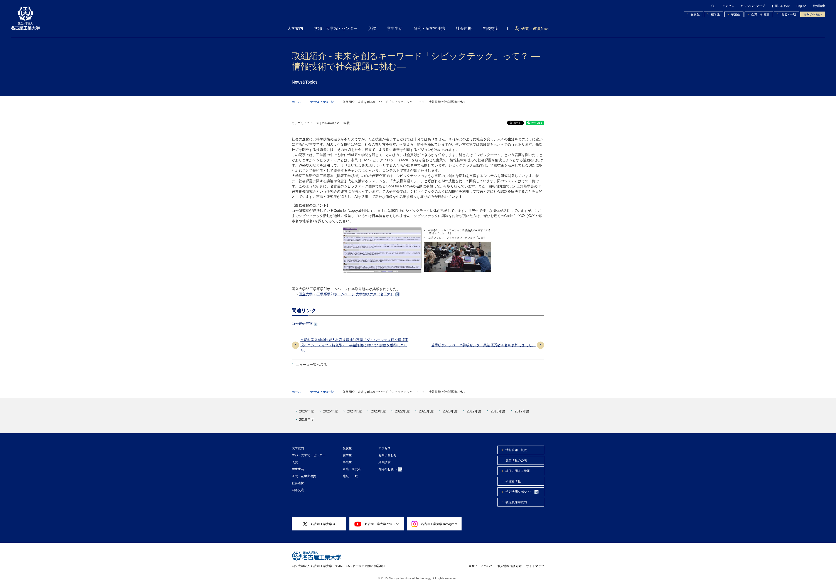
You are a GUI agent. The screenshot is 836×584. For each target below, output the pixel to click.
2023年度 (378, 411)
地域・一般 (788, 14)
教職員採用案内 (516, 502)
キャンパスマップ (753, 5)
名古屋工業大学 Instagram (439, 524)
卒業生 (735, 14)
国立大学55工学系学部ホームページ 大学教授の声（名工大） (346, 294)
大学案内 (295, 28)
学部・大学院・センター (335, 28)
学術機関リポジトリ (519, 491)
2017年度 (522, 411)
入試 (372, 28)
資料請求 (819, 5)
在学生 (715, 14)
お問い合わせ (781, 5)
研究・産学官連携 (429, 28)
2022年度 (402, 411)
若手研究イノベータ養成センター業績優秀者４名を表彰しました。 (483, 345)
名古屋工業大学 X (323, 524)
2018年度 (498, 411)
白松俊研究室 (302, 323)
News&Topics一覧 (322, 102)
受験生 (695, 14)
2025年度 (330, 411)
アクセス (728, 5)
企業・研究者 (760, 14)
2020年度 (450, 411)
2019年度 (474, 411)
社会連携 (464, 28)
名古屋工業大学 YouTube (382, 524)
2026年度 (306, 411)
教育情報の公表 (516, 460)
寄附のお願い (813, 14)
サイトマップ (535, 566)
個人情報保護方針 (509, 566)
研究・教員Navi (535, 28)
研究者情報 (513, 481)
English (801, 5)
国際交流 (490, 28)
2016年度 (306, 419)
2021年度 (426, 411)
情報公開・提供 (516, 450)
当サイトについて (481, 566)
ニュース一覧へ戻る (311, 365)
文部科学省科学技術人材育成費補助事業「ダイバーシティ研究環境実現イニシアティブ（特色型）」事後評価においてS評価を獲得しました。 (354, 345)
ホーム (296, 102)
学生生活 (395, 28)
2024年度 (354, 411)
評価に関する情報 (518, 471)
